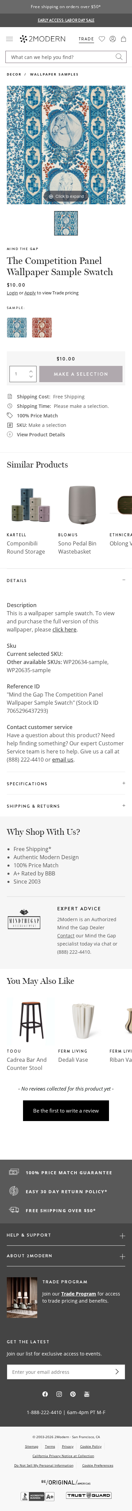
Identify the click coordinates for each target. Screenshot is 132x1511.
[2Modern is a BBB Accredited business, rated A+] (38, 1499)
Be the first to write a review (66, 1110)
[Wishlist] (102, 39)
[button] (123, 39)
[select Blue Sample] (17, 327)
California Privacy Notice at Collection (63, 1455)
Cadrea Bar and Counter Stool (27, 1064)
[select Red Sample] (42, 327)
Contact (65, 935)
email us (62, 759)
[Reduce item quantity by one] (32, 378)
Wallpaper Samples (54, 74)
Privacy (67, 1446)
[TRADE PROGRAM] (66, 1298)
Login (12, 293)
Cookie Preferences (97, 1465)
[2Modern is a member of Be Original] (66, 1481)
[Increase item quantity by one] (32, 370)
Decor (14, 74)
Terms (50, 1446)
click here (64, 629)
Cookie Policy (91, 1446)
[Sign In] (113, 39)
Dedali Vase (73, 1059)
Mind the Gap (23, 248)
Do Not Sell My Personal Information (43, 1465)
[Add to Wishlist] (13, 91)
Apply (30, 293)
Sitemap (31, 1446)
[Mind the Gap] (24, 920)
